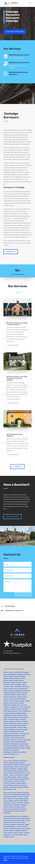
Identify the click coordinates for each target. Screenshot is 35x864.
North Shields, (24, 801)
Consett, (11, 775)
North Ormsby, (12, 717)
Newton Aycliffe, (23, 771)
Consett (12, 684)
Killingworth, (7, 705)
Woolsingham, (15, 750)
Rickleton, (18, 721)
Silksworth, (21, 731)
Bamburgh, (6, 674)
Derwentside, (7, 771)
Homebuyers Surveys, (9, 816)
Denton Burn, (24, 688)
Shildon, (6, 729)
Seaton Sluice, (22, 725)
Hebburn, (24, 694)
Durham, (6, 762)
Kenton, (22, 703)
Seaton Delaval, (13, 725)
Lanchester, (27, 707)
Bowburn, (12, 680)
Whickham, (15, 746)
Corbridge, (18, 684)
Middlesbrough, (13, 762)
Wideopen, (9, 748)
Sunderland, (23, 760)
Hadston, (23, 699)
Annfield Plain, (18, 672)
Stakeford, (17, 735)
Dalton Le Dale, (20, 807)
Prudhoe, (6, 721)
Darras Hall (16, 688)
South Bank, (15, 733)
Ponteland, (22, 719)
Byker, (24, 676)
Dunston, (6, 690)
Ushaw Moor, (27, 740)
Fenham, (20, 777)
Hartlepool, (15, 771)
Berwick (5, 775)
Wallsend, (18, 742)
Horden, (10, 699)
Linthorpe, (6, 709)
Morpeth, (19, 713)
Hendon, (5, 697)
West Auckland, (23, 744)
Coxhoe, (23, 684)
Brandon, (21, 680)
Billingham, (6, 678)
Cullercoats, (17, 686)
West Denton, (7, 746)
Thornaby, (13, 738)
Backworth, (18, 709)
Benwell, (11, 676)
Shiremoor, (19, 729)
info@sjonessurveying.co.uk (14, 610)
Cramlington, (25, 686)
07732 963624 (9, 651)
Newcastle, (16, 760)
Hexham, (22, 701)
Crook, (12, 686)
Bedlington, (13, 674)
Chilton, (13, 682)
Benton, (5, 676)
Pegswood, (11, 719)
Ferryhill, (25, 693)
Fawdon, (6, 693)
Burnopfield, (7, 682)
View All (17, 466)
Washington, (13, 769)
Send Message (23, 594)
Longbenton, (14, 707)
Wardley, (23, 742)
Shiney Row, (12, 729)
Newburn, (21, 715)
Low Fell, (21, 707)
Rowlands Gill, (13, 723)
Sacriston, (6, 787)
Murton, (24, 713)
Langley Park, (13, 697)
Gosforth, (20, 697)
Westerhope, (14, 744)
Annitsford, (25, 709)
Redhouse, (12, 721)
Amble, (11, 672)
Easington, (12, 690)
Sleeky (5, 860)
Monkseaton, (12, 713)
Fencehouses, (13, 693)
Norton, (20, 717)
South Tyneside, (8, 832)
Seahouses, (6, 727)
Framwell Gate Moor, (9, 694)
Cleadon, (24, 682)
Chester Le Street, (8, 828)
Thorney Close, (20, 738)
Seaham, (5, 725)
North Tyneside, (19, 767)
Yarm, (17, 754)
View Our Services (15, 31)
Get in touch (12, 516)
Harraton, (6, 701)
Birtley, (12, 678)
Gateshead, (21, 762)
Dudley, (12, 709)
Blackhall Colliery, (20, 678)
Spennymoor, (7, 733)
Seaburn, (26, 723)
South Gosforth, (24, 733)
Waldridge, (6, 742)
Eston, (21, 711)
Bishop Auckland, (19, 765)
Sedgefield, (13, 727)
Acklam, (5, 672)
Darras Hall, (6, 777)
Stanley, (23, 735)
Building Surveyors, (9, 757)
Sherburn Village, (22, 727)
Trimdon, (20, 740)
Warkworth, (7, 744)
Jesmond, (16, 703)
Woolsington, (7, 752)
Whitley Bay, (18, 809)
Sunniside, (6, 738)
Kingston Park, (15, 705)
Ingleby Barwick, (25, 779)
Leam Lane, (23, 705)
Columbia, (6, 684)
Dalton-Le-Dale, (7, 688)
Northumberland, (8, 765)
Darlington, (14, 796)
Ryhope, (5, 723)
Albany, (10, 711)
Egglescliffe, (19, 690)
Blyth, (16, 680)
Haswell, (12, 701)
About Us (10, 251)
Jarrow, (11, 703)
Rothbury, (25, 721)
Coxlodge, (7, 686)
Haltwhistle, (17, 699)
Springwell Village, (8, 735)
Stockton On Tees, (25, 773)
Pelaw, (5, 711)
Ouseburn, (25, 717)
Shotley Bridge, (13, 731)
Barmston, (15, 711)
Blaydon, (6, 680)
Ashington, (26, 672)
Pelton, (17, 719)
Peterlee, (16, 773)
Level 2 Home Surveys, (10, 792)
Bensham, (28, 674)
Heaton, (17, 701)
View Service (13, 345)
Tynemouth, (13, 740)
